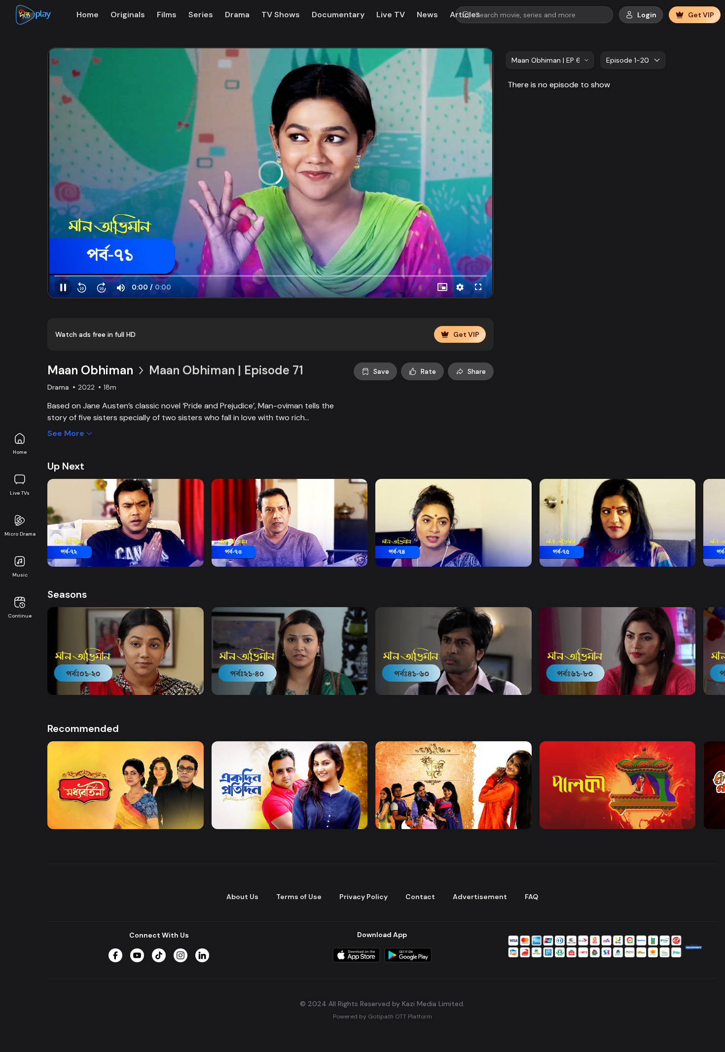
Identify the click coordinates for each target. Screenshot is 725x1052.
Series (200, 14)
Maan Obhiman (90, 370)
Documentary (338, 14)
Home (20, 452)
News (427, 14)
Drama (237, 14)
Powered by (382, 1016)
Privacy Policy (363, 896)
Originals (127, 14)
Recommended (83, 728)
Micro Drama (20, 534)
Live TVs (20, 493)
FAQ (531, 896)
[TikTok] (159, 955)
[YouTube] (137, 955)
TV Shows (280, 14)
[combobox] (550, 60)
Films (167, 14)
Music (20, 575)
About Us (242, 896)
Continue (20, 616)
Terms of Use (299, 896)
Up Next (65, 466)
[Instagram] (180, 955)
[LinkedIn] (202, 955)
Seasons (67, 594)
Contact (420, 896)
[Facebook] (115, 955)
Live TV (390, 14)
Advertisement (480, 896)
